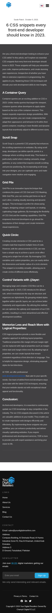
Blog (4, 512)
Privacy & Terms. (20, 596)
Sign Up (42, 575)
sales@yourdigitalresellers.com (21, 530)
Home (5, 498)
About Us (6, 502)
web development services (13, 376)
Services (6, 507)
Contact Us (7, 517)
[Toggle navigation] (49, 5)
